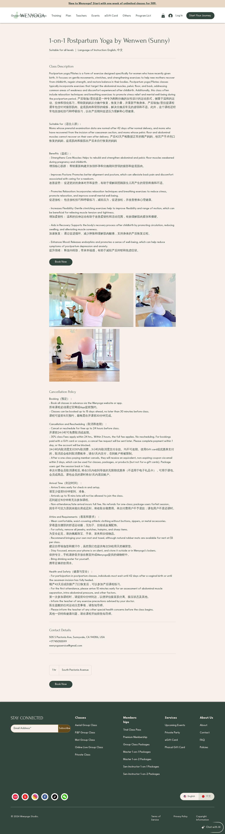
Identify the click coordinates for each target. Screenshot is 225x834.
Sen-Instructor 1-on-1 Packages (136, 767)
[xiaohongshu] (15, 796)
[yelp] (25, 796)
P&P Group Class (85, 732)
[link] (60, 262)
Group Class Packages (136, 744)
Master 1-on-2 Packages (136, 759)
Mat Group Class (85, 740)
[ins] (34, 796)
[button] (18, 16)
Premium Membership (135, 737)
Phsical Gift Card (175, 747)
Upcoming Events (175, 725)
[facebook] (44, 796)
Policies (204, 747)
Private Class (82, 755)
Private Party (172, 732)
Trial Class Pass (132, 730)
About (203, 725)
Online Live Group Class (89, 747)
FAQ (202, 740)
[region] (79, 797)
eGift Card (171, 740)
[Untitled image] (91, 300)
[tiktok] (54, 796)
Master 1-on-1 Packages (136, 752)
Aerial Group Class (86, 725)
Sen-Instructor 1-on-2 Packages (136, 774)
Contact (205, 732)
